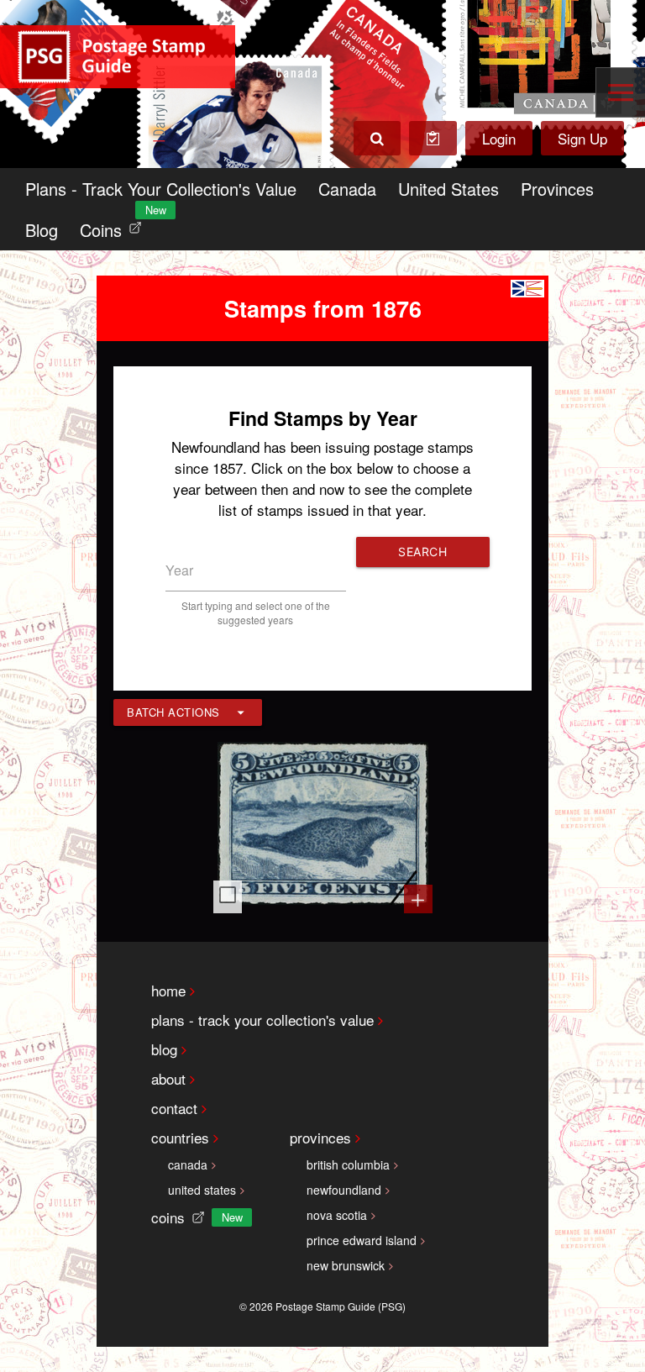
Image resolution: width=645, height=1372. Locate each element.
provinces (320, 1137)
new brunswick (346, 1265)
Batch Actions (173, 712)
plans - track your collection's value (262, 1019)
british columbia (348, 1164)
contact (174, 1107)
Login (499, 138)
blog (164, 1048)
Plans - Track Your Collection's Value (160, 188)
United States (448, 188)
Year (179, 570)
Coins (114, 225)
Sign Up (582, 138)
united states (202, 1189)
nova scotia (337, 1214)
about (168, 1078)
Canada (347, 188)
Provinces (557, 188)
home (168, 990)
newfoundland (344, 1189)
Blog (41, 230)
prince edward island (362, 1240)
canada (187, 1164)
